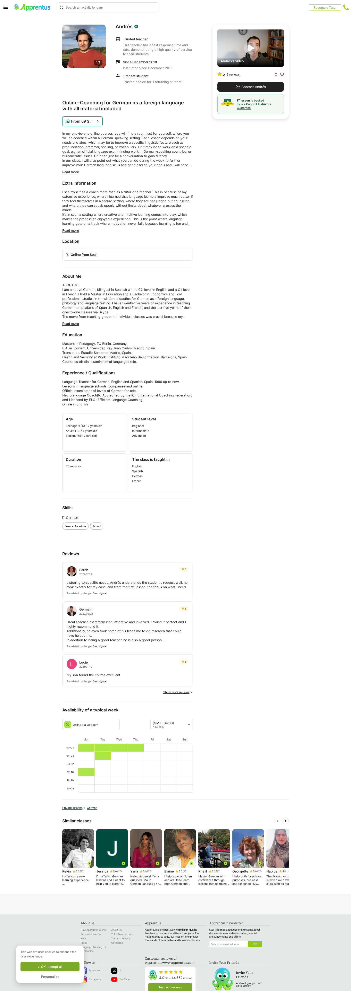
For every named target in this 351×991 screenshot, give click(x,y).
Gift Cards (117, 942)
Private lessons (72, 807)
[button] (282, 74)
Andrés (124, 26)
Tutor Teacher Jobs (122, 934)
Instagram (95, 979)
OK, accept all (51, 967)
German (72, 518)
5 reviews (233, 74)
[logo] (34, 7)
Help (83, 938)
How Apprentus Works (94, 929)
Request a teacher (91, 934)
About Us (116, 929)
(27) (82, 871)
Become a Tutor (325, 7)
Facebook (94, 970)
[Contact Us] (346, 7)
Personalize (50, 977)
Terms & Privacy (120, 938)
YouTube (124, 979)
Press (84, 942)
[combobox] (108, 7)
